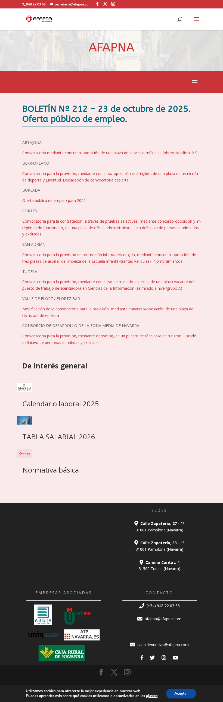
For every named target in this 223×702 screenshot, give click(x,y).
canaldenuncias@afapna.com (162, 644)
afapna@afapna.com (162, 618)
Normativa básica (50, 470)
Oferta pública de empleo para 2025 (54, 200)
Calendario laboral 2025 (60, 404)
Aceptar (181, 693)
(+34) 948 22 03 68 (162, 605)
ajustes (151, 696)
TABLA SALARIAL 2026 (58, 436)
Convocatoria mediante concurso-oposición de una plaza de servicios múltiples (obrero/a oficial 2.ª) (109, 152)
